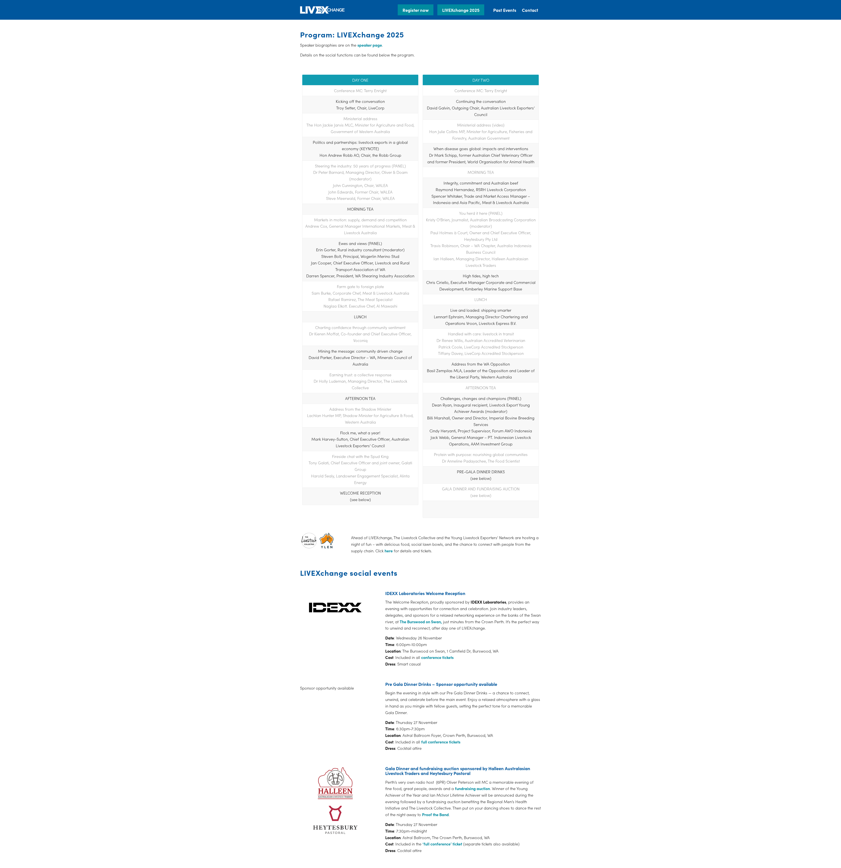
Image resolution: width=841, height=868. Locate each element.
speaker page (369, 45)
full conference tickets (440, 742)
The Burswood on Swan (420, 621)
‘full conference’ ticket (442, 844)
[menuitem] (417, 10)
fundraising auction (472, 788)
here (389, 550)
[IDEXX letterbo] (335, 608)
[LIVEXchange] (322, 10)
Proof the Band (435, 814)
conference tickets (437, 657)
